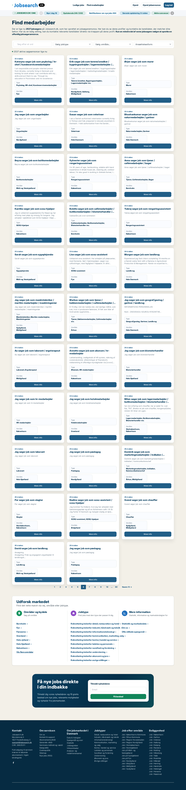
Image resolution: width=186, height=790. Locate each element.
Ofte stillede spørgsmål (133, 632)
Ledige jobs (78, 5)
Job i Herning (154, 763)
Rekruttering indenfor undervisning (88, 652)
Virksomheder (72, 748)
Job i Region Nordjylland (132, 742)
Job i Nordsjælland (130, 748)
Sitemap (42, 753)
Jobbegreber (72, 745)
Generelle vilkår (46, 742)
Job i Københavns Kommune (134, 735)
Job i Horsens (155, 771)
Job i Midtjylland (129, 766)
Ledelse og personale (103, 750)
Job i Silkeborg (155, 753)
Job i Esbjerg (154, 745)
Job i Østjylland (128, 763)
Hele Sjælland (23, 644)
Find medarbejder (95, 5)
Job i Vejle (153, 756)
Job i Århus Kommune (131, 737)
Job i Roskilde (155, 758)
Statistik (70, 743)
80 (116, 587)
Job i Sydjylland (128, 769)
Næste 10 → (127, 587)
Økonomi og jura (101, 758)
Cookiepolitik (44, 750)
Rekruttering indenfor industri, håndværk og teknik (95, 627)
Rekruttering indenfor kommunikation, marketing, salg (97, 636)
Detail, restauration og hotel (106, 735)
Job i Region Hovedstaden (133, 740)
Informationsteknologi (103, 740)
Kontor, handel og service (105, 748)
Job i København (156, 735)
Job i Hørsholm (155, 766)
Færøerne (21, 632)
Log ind (168, 5)
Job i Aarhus (154, 737)
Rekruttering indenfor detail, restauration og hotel (95, 623)
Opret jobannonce (152, 5)
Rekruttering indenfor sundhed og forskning (92, 648)
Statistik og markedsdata (134, 623)
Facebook (13, 762)
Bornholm (21, 623)
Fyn (18, 627)
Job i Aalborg (154, 742)
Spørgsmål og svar (75, 740)
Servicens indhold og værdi (51, 745)
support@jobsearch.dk (22, 742)
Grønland (21, 636)
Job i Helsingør (155, 769)
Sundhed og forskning (103, 753)
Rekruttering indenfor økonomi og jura (89, 656)
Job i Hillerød (154, 761)
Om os (125, 627)
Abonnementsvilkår (47, 740)
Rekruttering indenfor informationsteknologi (93, 632)
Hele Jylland (22, 640)
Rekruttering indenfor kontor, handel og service (94, 640)
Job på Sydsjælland (130, 756)
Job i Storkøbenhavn (130, 745)
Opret (135, 5)
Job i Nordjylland (129, 761)
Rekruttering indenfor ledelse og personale (91, 644)
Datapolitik (44, 748)
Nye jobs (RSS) (45, 756)
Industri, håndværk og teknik (106, 737)
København (22, 648)
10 (107, 587)
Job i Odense (154, 740)
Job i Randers (155, 748)
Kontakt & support (47, 737)
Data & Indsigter (74, 738)
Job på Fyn (126, 758)
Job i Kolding (154, 750)
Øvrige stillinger (101, 761)
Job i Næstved (155, 774)
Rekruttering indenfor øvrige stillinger (89, 660)
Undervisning (99, 756)
